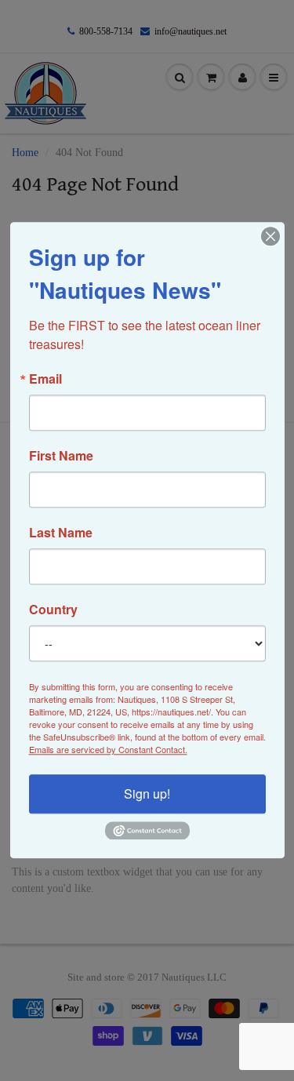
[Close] (270, 236)
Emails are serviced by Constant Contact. (108, 749)
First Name (61, 456)
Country (53, 609)
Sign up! (147, 793)
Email (45, 379)
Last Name (61, 532)
